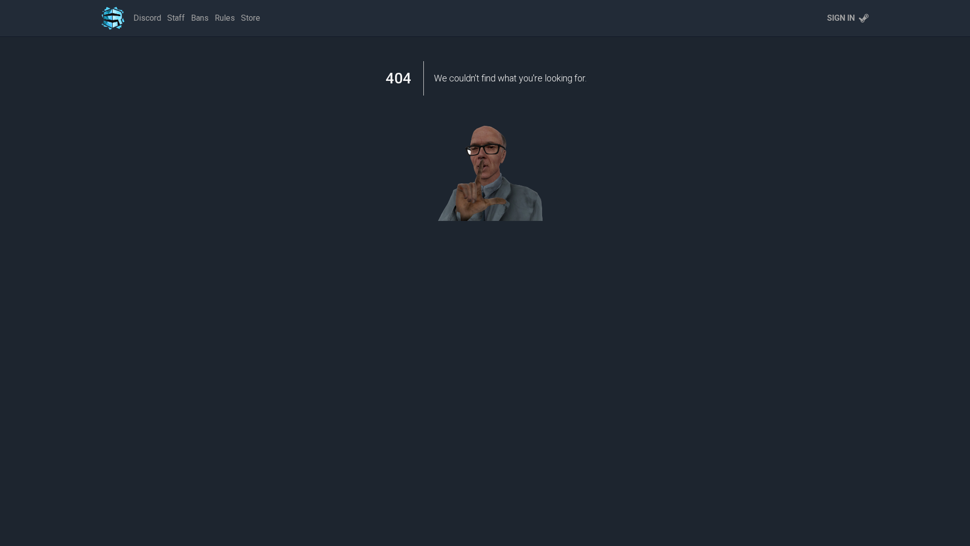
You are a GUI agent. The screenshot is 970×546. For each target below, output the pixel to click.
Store (250, 18)
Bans (200, 18)
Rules (225, 18)
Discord (147, 18)
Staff (176, 18)
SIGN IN (841, 18)
